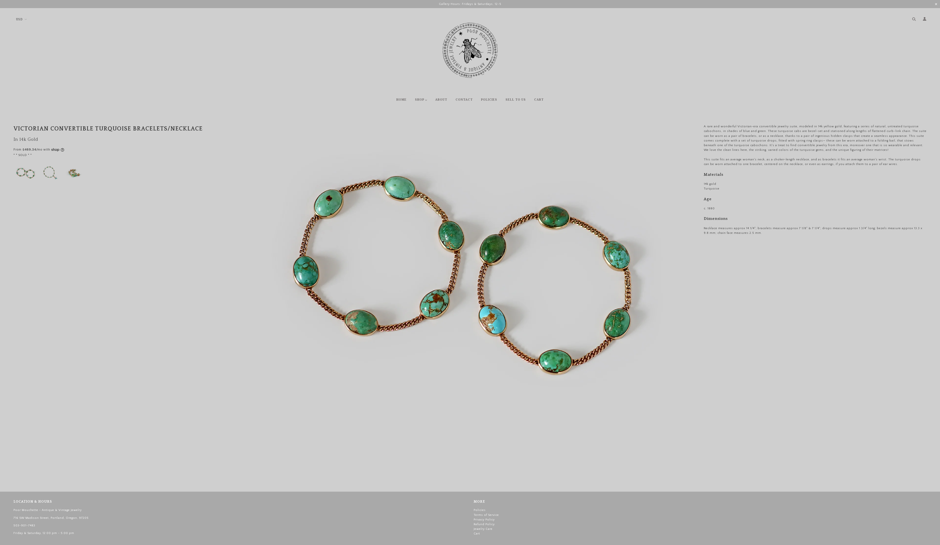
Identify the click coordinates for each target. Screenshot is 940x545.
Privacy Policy (484, 519)
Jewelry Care (483, 529)
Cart (922, 100)
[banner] (470, 50)
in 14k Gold (25, 139)
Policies (480, 510)
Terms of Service (486, 515)
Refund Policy (484, 524)
